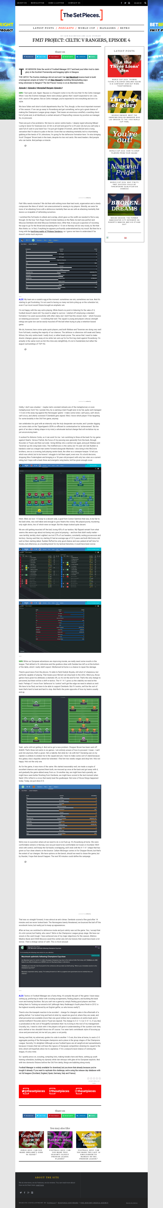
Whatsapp (68, 57)
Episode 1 (23, 88)
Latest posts (43, 28)
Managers (108, 28)
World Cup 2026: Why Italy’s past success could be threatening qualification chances (124, 186)
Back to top (131, 1203)
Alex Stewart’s (57, 80)
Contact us (74, 3)
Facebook (29, 57)
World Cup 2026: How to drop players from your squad (124, 152)
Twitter (41, 57)
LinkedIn (81, 57)
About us (22, 3)
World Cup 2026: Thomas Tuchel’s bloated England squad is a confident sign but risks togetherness (124, 83)
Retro (125, 28)
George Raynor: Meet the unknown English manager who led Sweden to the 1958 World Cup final (124, 118)
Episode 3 (58, 88)
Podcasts (66, 28)
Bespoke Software (68, 1203)
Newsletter (37, 3)
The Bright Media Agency (94, 1203)
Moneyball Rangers (45, 88)
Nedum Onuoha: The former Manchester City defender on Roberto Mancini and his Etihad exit (124, 221)
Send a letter (56, 3)
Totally (51, 1203)
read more (40, 1185)
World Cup (86, 28)
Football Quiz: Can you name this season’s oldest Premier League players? (60, 1154)
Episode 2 (32, 88)
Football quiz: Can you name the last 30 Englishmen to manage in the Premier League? (88, 1154)
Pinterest (54, 57)
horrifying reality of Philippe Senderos (47, 231)
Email (92, 57)
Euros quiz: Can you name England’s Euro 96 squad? (31, 1152)
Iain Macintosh (72, 77)
